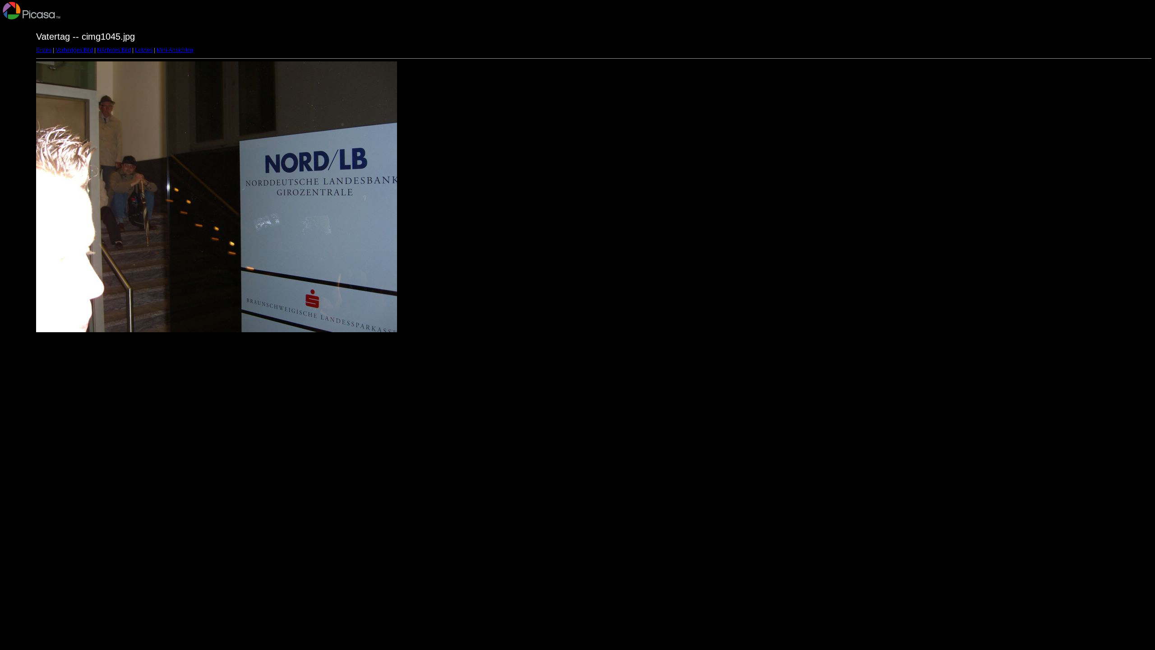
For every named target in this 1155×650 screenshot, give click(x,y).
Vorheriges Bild (74, 50)
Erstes (43, 50)
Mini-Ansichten (175, 50)
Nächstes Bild (114, 50)
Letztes (143, 50)
